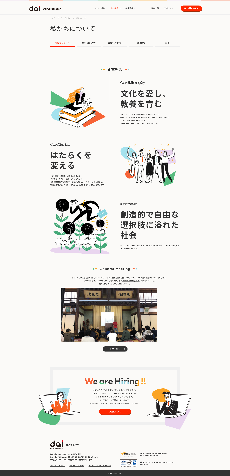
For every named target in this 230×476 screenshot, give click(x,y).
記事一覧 (155, 8)
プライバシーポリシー (57, 466)
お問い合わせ (193, 8)
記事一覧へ (115, 349)
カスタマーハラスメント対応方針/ (100, 466)
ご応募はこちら (115, 412)
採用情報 (129, 8)
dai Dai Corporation (45, 8)
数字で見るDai (88, 43)
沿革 (167, 43)
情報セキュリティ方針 (76, 466)
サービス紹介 (100, 8)
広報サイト (168, 8)
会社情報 (141, 43)
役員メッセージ (115, 43)
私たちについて (62, 43)
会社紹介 (114, 8)
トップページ (54, 18)
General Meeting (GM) (130, 280)
